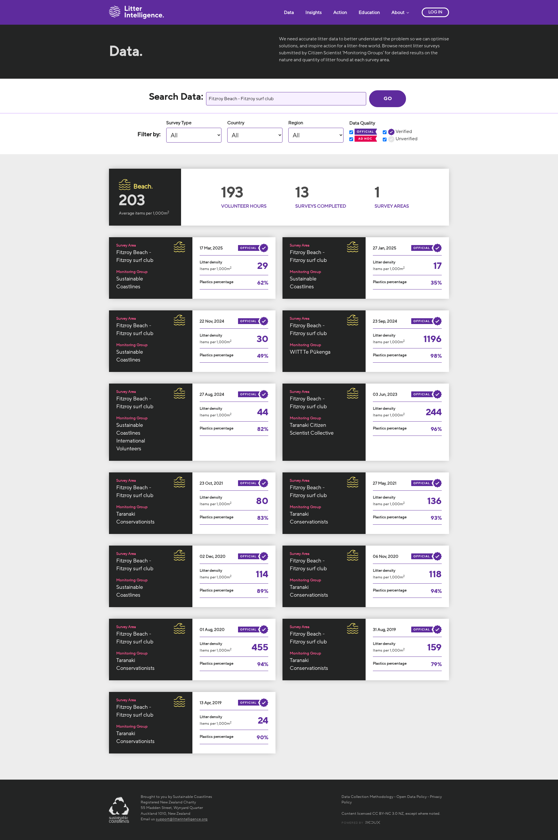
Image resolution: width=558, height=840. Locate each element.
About (398, 12)
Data (289, 12)
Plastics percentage (216, 282)
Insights (313, 12)
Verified (403, 131)
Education (369, 12)
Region (295, 123)
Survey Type (179, 123)
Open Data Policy (411, 796)
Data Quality (362, 123)
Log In (435, 12)
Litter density (211, 262)
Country (235, 123)
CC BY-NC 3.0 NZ (388, 813)
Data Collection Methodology (367, 796)
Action (340, 12)
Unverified (406, 139)
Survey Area (126, 245)
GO (388, 98)
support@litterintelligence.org (182, 819)
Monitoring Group (132, 271)
